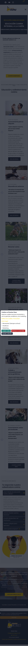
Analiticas (5, 326)
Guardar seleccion (7, 333)
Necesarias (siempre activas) (11, 323)
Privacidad (16, 318)
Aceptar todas (6, 331)
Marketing (5, 328)
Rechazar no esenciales (18, 331)
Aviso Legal (4, 321)
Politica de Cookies (7, 318)
